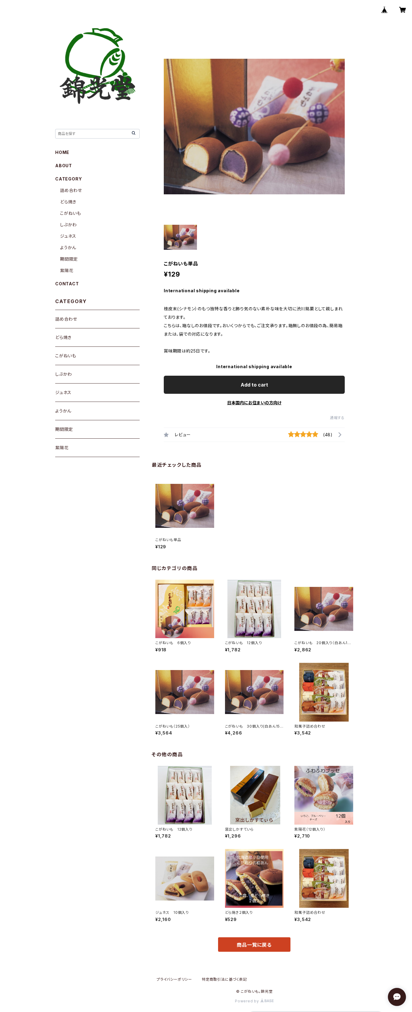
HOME (62, 152)
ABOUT (63, 165)
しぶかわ (68, 224)
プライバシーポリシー (174, 979)
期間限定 (69, 259)
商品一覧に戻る (254, 945)
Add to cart (254, 385)
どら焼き (68, 201)
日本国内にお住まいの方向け (254, 402)
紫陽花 (66, 270)
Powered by (247, 1001)
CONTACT (67, 283)
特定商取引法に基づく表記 (224, 979)
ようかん (68, 247)
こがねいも (70, 213)
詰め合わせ (71, 190)
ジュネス (68, 236)
